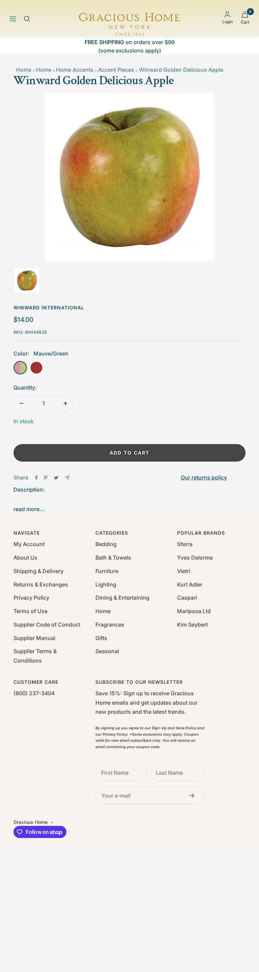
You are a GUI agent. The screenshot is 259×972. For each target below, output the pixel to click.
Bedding (106, 544)
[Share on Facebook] (36, 477)
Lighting (105, 584)
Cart (245, 22)
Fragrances (109, 624)
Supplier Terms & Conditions (35, 656)
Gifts (101, 638)
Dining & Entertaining (122, 597)
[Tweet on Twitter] (56, 477)
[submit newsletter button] (193, 795)
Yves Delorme (195, 557)
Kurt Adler (189, 584)
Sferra (185, 544)
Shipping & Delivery (38, 571)
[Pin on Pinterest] (45, 477)
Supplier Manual (34, 638)
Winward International (48, 307)
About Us (25, 557)
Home (23, 69)
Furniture (106, 571)
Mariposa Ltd (194, 611)
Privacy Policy (31, 597)
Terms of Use (30, 611)
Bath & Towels (113, 557)
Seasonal (107, 651)
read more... (29, 509)
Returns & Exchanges (40, 584)
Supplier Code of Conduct (46, 624)
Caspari (187, 597)
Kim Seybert (192, 624)
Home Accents (74, 69)
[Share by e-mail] (67, 477)
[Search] (27, 19)
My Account (29, 544)
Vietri (183, 571)
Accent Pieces (116, 69)
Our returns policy (204, 477)
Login (227, 21)
